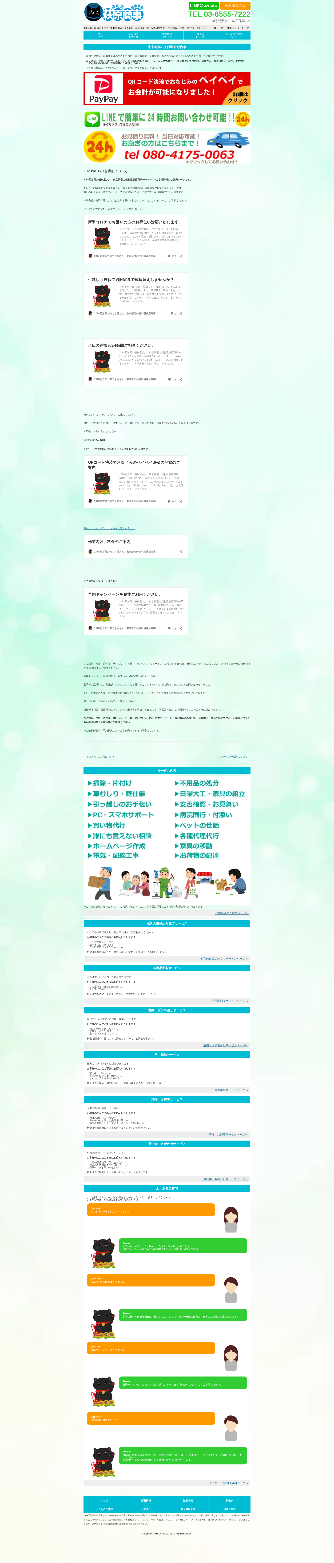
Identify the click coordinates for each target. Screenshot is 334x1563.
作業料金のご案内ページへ (232, 913)
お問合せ (146, 1509)
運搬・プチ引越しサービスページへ (225, 1045)
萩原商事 (168, 1534)
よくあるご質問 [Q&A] (233, 35)
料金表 (229, 1500)
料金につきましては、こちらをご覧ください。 (109, 528)
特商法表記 (230, 1509)
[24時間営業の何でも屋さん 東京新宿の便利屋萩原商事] (114, 12)
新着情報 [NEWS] (133, 35)
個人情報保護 (188, 1509)
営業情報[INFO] (167, 35)
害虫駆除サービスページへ (231, 1089)
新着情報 (146, 1500)
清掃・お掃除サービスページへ (228, 1134)
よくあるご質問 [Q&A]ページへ (228, 1483)
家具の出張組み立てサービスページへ (224, 958)
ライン (177, 684)
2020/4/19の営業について (234, 756)
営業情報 (188, 1500)
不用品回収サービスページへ (230, 1000)
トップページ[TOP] (100, 35)
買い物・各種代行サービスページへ (225, 1179)
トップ (104, 1500)
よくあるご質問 (104, 1509)
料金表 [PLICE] (200, 35)
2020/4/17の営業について (99, 756)
